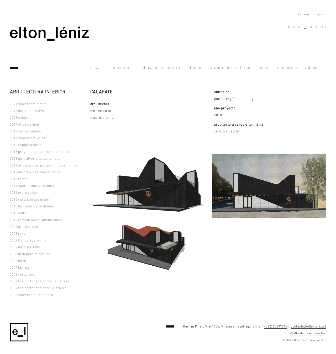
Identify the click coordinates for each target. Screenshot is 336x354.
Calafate (21, 118)
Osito (18, 213)
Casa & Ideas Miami (30, 199)
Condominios (121, 68)
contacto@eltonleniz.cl (308, 326)
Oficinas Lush (24, 124)
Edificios (194, 68)
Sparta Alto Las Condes (32, 186)
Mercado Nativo (27, 111)
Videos (310, 68)
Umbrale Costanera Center (35, 172)
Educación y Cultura (160, 68)
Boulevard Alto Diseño (32, 206)
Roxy (17, 233)
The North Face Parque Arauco (38, 288)
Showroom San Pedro (31, 295)
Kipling (19, 268)
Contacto (317, 27)
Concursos (287, 68)
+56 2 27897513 (275, 326)
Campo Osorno (26, 145)
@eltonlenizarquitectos (308, 333)
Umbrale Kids (25, 247)
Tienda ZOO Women (29, 240)
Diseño (264, 68)
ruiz (323, 340)
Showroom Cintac (28, 104)
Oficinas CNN (24, 227)
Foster (19, 179)
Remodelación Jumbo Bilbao (36, 220)
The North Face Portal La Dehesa (40, 281)
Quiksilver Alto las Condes (35, 158)
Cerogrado (22, 274)
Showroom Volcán (28, 138)
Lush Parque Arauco (30, 254)
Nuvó (18, 261)
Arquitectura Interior (230, 68)
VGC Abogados (25, 131)
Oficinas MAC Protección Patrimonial (44, 165)
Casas (96, 68)
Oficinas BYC (24, 193)
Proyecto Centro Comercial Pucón (41, 152)
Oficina (295, 27)
